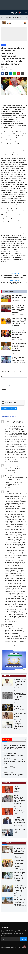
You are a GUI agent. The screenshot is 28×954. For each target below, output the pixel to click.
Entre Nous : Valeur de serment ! (19, 830)
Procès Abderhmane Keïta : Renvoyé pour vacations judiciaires (18, 358)
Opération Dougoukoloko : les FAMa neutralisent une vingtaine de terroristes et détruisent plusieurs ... (20, 902)
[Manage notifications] (24, 946)
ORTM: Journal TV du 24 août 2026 (13, 768)
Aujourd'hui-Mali (17, 805)
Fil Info (2, 17)
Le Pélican (16, 718)
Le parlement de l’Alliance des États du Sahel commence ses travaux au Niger (14, 761)
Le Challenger (15, 300)
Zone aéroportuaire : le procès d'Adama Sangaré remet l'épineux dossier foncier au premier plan (19, 850)
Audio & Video (24, 17)
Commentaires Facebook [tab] (17, 371)
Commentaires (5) (9, 416)
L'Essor (13, 362)
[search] (26, 12)
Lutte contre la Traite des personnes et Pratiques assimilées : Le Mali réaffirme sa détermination (19, 347)
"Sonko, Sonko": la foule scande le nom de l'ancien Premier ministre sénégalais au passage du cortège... (20, 889)
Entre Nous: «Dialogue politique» (17, 788)
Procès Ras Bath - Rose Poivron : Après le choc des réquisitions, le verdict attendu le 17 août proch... (19, 334)
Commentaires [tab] (5, 371)
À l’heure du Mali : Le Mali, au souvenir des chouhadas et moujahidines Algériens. (20, 696)
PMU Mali (8, 17)
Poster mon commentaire (9, 408)
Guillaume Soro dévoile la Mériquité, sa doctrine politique (13, 754)
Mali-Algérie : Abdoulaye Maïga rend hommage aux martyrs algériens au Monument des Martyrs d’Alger (13, 777)
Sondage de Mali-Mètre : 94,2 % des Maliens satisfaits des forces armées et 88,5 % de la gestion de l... (19, 309)
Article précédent (15, 273)
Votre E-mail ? (4, 383)
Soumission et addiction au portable (18, 706)
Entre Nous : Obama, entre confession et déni (19, 810)
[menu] (2, 12)
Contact (3, 950)
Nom (2, 376)
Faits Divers (16, 17)
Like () (16, 461)
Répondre (11, 461)
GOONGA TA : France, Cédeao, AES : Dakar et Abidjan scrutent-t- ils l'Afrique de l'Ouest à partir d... (19, 799)
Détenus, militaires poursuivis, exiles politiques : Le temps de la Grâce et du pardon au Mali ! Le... (19, 876)
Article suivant (13, 280)
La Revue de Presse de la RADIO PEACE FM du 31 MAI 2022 (14, 283)
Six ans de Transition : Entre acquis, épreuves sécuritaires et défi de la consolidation (19, 821)
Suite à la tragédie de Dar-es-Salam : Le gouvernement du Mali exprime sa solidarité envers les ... (14, 747)
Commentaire (4, 389)
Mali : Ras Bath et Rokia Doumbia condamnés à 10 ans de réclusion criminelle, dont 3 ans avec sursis (19, 322)
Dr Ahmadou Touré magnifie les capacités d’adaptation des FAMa (19, 725)
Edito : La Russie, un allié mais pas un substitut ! (20, 714)
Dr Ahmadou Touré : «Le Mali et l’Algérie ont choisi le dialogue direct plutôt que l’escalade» (20, 683)
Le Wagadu (16, 856)
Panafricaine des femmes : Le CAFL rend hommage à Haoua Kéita (19, 297)
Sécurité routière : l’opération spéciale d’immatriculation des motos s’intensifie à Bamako (19, 864)
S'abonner (23, 939)
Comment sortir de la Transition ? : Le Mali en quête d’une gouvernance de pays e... (14, 276)
